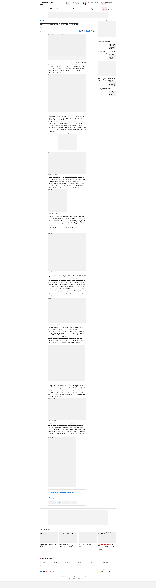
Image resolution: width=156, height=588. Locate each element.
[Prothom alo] (48, 3)
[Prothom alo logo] (46, 558)
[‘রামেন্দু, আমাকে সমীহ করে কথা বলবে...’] (112, 93)
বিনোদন (69, 9)
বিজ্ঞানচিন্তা (67, 562)
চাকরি (73, 9)
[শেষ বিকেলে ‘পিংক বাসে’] (85, 3)
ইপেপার (41, 565)
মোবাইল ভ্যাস (67, 565)
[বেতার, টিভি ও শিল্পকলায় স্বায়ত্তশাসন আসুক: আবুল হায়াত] (107, 537)
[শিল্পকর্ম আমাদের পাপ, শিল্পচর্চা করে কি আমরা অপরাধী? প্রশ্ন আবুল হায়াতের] (112, 83)
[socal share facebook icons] (80, 32)
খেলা (65, 9)
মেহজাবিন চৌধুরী (52, 502)
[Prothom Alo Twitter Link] (44, 571)
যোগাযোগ (85, 576)
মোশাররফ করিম (66, 502)
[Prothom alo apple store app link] (112, 571)
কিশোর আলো (55, 562)
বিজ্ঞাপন (69, 576)
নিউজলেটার (91, 576)
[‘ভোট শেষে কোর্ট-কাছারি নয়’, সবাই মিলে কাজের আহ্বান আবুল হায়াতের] (112, 56)
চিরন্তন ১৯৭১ (105, 562)
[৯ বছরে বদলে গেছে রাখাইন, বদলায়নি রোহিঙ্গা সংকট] (68, 3)
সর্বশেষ (41, 9)
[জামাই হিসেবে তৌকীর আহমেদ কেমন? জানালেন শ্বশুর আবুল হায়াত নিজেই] (68, 537)
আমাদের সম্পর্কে (63, 576)
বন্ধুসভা (92, 562)
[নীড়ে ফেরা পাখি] (88, 537)
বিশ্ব (54, 9)
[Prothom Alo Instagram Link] (47, 571)
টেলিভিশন (42, 21)
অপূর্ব (59, 502)
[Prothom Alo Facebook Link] (41, 571)
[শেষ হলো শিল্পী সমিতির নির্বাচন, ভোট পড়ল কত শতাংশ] (112, 46)
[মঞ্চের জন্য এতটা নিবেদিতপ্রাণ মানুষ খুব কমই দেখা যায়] (49, 537)
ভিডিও (82, 9)
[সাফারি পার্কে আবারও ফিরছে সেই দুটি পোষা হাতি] (103, 3)
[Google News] (54, 571)
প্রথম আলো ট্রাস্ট (81, 562)
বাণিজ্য (57, 9)
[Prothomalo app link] (103, 571)
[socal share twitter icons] (82, 32)
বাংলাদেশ (45, 9)
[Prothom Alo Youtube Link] (51, 571)
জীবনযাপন (77, 9)
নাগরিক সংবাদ (42, 562)
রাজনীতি (50, 9)
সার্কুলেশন (74, 576)
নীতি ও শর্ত (80, 576)
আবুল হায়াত (74, 502)
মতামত (61, 9)
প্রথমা (54, 565)
